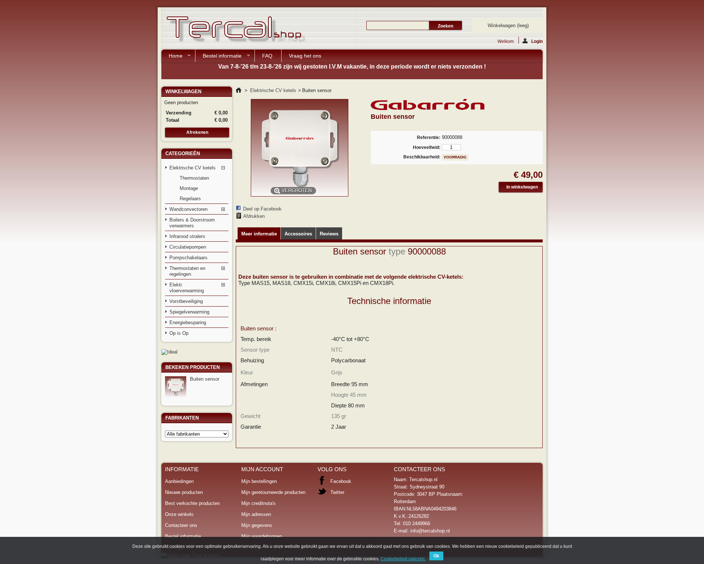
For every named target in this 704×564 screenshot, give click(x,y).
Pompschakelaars (188, 257)
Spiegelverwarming (189, 312)
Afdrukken (254, 216)
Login (537, 41)
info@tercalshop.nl (430, 531)
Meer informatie (259, 234)
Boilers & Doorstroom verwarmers (192, 222)
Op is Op (178, 333)
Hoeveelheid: (426, 147)
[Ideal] (169, 352)
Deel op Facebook (262, 209)
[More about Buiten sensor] (175, 387)
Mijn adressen (256, 514)
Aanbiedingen (179, 481)
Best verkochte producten (192, 503)
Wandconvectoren (188, 209)
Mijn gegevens (256, 525)
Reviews (329, 234)
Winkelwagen (508, 25)
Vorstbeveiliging (186, 301)
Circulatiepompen (187, 247)
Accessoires (298, 234)
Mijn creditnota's (258, 503)
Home (172, 57)
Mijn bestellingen (259, 481)
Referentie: (428, 137)
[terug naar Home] (238, 90)
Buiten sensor (204, 379)
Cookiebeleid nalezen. (403, 558)
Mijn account (262, 469)
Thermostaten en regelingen (187, 271)
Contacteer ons (181, 525)
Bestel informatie (218, 57)
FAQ (267, 56)
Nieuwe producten (184, 492)
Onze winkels (179, 514)
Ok (436, 555)
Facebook (340, 481)
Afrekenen (197, 132)
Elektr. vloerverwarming (186, 287)
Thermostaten (194, 178)
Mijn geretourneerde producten (273, 492)
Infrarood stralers (187, 236)
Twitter (337, 492)
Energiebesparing (187, 322)
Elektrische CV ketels (192, 168)
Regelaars (190, 198)
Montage (189, 188)
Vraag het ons (305, 56)
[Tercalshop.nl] (234, 30)
